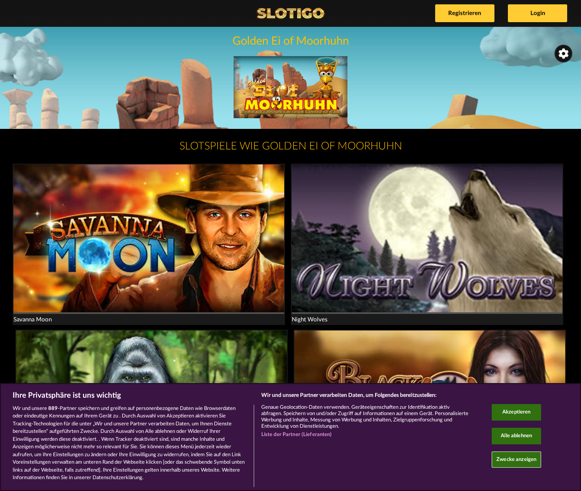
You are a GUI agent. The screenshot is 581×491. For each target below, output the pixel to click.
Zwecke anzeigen (516, 459)
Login (537, 13)
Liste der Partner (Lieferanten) (296, 434)
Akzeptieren (516, 412)
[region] (290, 437)
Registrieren (464, 13)
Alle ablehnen (516, 435)
